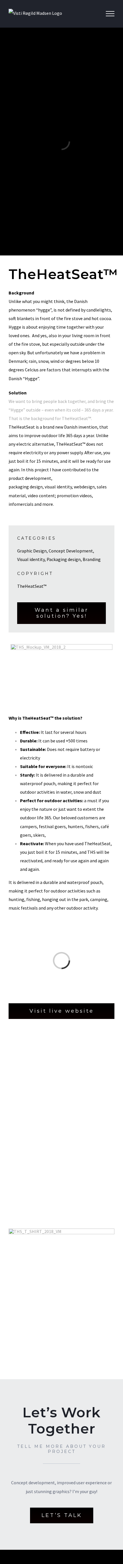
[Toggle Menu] (110, 13)
